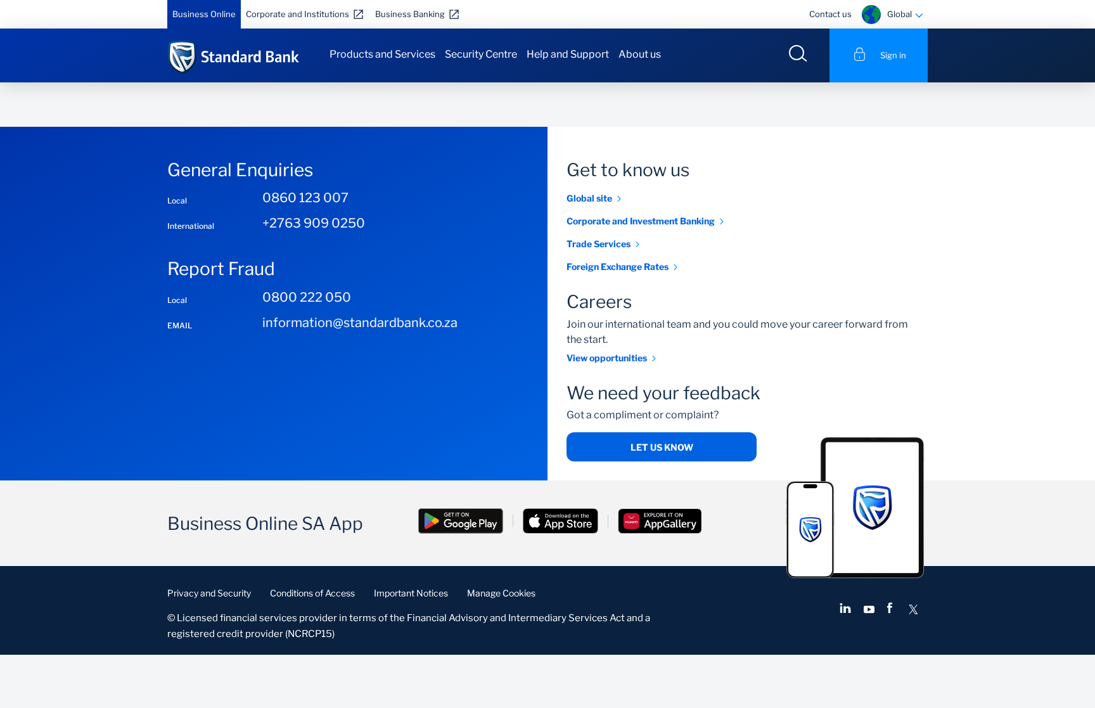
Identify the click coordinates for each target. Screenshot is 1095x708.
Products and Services (382, 54)
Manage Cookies (501, 593)
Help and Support (568, 54)
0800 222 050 (306, 297)
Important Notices (411, 593)
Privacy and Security (209, 593)
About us (639, 54)
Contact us (830, 14)
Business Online (204, 14)
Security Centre (481, 54)
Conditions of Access (312, 593)
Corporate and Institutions (297, 14)
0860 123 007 (305, 197)
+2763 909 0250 (313, 223)
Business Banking (410, 14)
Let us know (662, 447)
